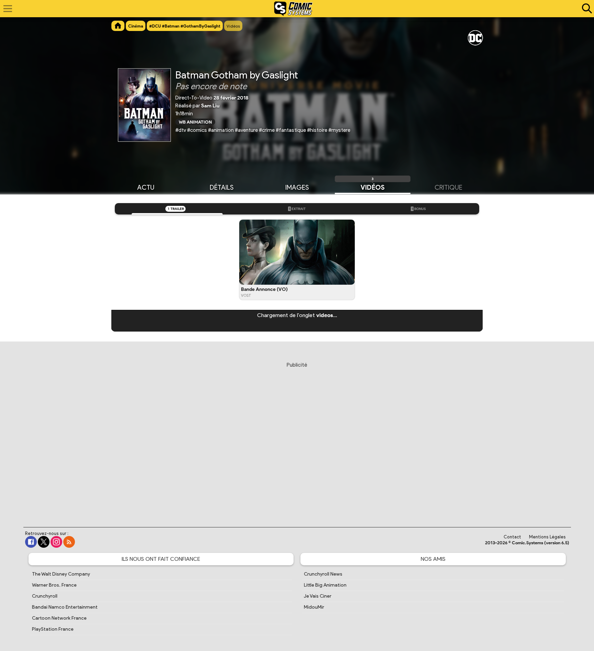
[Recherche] (585, 8)
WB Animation (195, 121)
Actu (145, 187)
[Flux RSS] (69, 542)
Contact (512, 536)
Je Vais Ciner (317, 596)
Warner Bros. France (54, 585)
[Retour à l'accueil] (293, 8)
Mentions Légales (547, 536)
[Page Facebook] (31, 542)
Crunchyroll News (323, 574)
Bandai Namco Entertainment (65, 607)
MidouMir (314, 607)
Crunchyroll (44, 596)
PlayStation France (53, 629)
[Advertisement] (297, 438)
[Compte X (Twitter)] (44, 542)
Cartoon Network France (59, 618)
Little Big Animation (325, 585)
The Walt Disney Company (61, 574)
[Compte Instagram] (56, 542)
